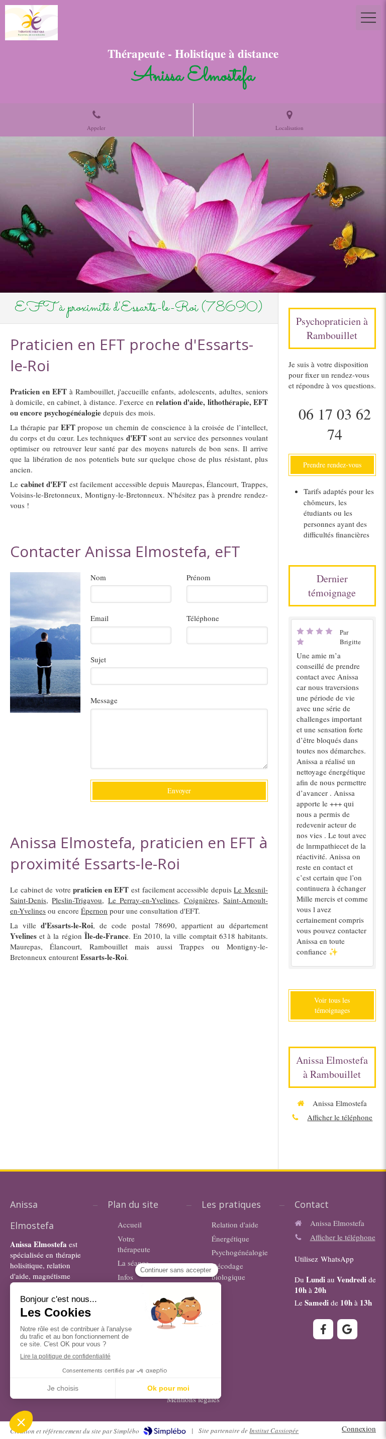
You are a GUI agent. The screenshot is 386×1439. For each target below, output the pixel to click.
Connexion (359, 1428)
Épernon (94, 911)
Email (99, 618)
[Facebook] (323, 1329)
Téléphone (202, 618)
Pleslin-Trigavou (77, 900)
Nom (98, 577)
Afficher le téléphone (339, 1117)
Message (104, 700)
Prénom (198, 577)
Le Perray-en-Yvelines (143, 900)
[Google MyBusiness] (347, 1329)
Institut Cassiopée (274, 1430)
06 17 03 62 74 (335, 423)
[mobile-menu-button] (368, 17)
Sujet (98, 659)
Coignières (201, 900)
